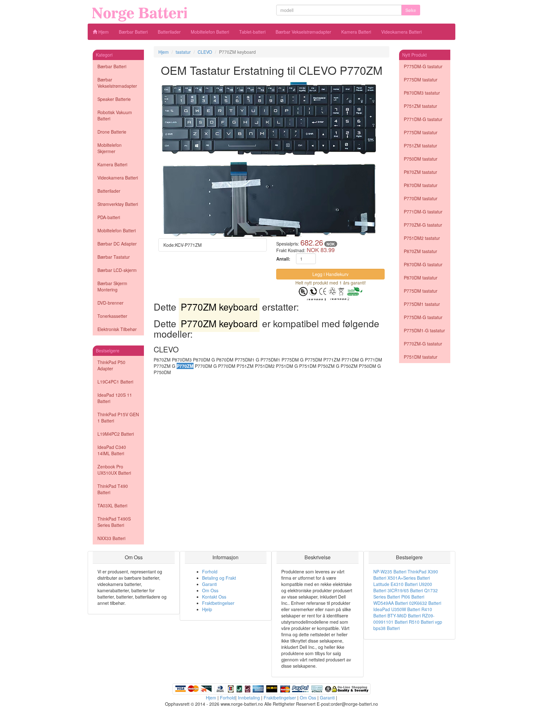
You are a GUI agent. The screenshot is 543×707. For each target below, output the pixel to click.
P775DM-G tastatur (423, 66)
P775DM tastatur (420, 79)
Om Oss (210, 590)
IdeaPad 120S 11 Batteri (114, 398)
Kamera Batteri (356, 32)
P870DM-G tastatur (423, 264)
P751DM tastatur (420, 357)
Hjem (103, 32)
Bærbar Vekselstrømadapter (303, 32)
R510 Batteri (421, 622)
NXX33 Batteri (111, 538)
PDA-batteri (108, 217)
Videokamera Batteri (401, 32)
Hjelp (207, 609)
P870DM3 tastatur (422, 93)
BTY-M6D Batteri (404, 615)
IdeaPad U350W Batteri (396, 609)
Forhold (209, 571)
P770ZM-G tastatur (423, 225)
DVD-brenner (110, 303)
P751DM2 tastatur (422, 238)
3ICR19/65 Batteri (405, 590)
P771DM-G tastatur (423, 119)
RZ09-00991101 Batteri (404, 618)
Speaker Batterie (114, 99)
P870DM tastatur (420, 185)
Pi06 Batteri (412, 597)
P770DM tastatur (420, 198)
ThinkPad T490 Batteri (112, 489)
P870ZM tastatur (420, 172)
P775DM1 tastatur (422, 304)
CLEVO (205, 52)
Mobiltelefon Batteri (210, 32)
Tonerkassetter (112, 316)
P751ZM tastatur (420, 106)
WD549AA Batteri (390, 603)
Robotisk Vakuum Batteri (114, 115)
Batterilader (169, 32)
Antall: (283, 259)
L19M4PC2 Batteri (115, 434)
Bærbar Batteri (133, 32)
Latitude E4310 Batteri (395, 584)
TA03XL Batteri (112, 505)
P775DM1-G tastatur (424, 330)
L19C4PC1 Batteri (115, 381)
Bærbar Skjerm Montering (112, 286)
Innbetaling (249, 697)
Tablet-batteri (252, 32)
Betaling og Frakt (219, 578)
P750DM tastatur (420, 159)
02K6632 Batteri (425, 603)
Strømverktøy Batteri (117, 204)
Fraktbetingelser (218, 603)
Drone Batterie (111, 132)
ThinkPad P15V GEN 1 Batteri (118, 417)
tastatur (183, 52)
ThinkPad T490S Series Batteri (114, 522)
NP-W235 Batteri (389, 571)
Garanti (209, 584)
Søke (410, 10)
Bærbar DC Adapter (117, 243)
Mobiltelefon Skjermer (109, 148)
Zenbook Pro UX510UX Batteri (114, 469)
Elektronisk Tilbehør (117, 329)
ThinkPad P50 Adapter (111, 365)
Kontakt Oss (214, 597)
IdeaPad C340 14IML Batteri (111, 450)
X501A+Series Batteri (408, 578)
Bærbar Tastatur (113, 257)
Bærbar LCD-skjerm (117, 270)
